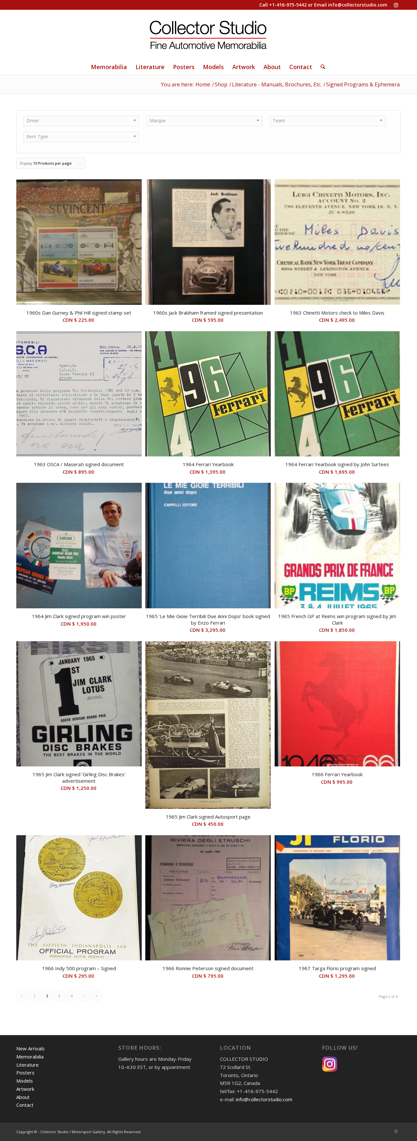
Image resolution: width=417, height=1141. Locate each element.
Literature (27, 1064)
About (23, 1097)
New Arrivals (30, 1048)
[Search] (320, 67)
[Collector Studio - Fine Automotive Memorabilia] (208, 34)
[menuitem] (109, 67)
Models (24, 1080)
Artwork (25, 1089)
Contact (25, 1105)
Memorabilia (30, 1056)
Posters (25, 1072)
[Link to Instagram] (396, 5)
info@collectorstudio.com (357, 5)
